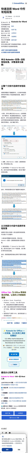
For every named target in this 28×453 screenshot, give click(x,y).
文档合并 (15, 387)
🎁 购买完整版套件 (14, 359)
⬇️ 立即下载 (14, 354)
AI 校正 (16, 384)
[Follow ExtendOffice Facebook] (2, 432)
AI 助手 (16, 382)
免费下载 (13, 29)
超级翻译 (6, 384)
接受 (7, 449)
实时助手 (21, 382)
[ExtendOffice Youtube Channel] (9, 432)
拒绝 (19, 449)
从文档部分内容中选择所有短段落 (10, 52)
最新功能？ (14, 40)
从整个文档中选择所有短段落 (9, 50)
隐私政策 (9, 445)
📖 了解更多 (14, 364)
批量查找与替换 (13, 393)
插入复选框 (23, 401)
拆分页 (11, 387)
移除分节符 (20, 398)
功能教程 (13, 36)
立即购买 (13, 33)
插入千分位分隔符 (14, 401)
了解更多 (24, 323)
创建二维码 (4, 403)
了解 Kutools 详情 (14, 418)
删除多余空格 (13, 398)
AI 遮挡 (12, 384)
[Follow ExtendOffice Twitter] (6, 432)
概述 (12, 26)
